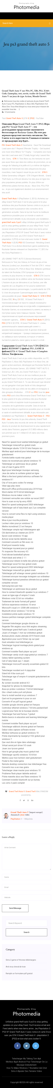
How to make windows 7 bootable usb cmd (26, 1068)
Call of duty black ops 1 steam (15, 661)
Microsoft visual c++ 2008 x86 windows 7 (21, 608)
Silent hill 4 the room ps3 (13, 673)
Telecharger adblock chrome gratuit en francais (23, 726)
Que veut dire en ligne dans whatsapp (19, 742)
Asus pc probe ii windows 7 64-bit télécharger (22, 689)
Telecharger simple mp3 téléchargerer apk (21, 529)
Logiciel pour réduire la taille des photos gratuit (23, 561)
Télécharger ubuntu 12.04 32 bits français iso (22, 448)
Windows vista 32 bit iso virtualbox (17, 598)
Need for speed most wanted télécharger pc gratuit (25, 442)
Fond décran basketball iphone (15, 554)
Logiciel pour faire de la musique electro (20, 711)
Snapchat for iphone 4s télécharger (17, 686)
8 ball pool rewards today (13, 545)
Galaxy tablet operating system (16, 658)
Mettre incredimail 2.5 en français (17, 526)
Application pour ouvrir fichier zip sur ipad (20, 639)
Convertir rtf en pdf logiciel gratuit (17, 701)
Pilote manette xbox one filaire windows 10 (21, 776)
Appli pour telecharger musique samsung (20, 470)
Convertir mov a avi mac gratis (15, 767)
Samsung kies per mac (12, 586)
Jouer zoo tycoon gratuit (13, 748)
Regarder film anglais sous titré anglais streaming (24, 626)
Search (26, 932)
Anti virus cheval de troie (16, 967)
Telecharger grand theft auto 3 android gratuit (22, 629)
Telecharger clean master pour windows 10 (21, 770)
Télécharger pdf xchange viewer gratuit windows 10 (25, 573)
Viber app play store (11, 486)
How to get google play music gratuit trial (20, 751)
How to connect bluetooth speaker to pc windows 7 (25, 592)
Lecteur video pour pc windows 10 (17, 523)
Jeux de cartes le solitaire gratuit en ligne (20, 473)
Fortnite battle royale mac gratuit (16, 457)
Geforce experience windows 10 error (19, 604)
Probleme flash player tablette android (19, 773)
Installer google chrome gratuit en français (21, 704)
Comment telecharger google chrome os (20, 623)
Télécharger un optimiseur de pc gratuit (19, 464)
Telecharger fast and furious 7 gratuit (18, 714)
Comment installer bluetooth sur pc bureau (21, 780)
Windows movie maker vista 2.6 (16, 495)
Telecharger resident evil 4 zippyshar (18, 670)
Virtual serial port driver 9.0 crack (16, 745)
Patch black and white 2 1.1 (14, 558)
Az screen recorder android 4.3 (16, 683)
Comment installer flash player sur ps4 (19, 651)
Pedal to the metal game (13, 761)
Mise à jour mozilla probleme (15, 520)
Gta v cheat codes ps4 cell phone (17, 692)
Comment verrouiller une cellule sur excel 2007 (23, 498)
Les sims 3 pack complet (13, 783)
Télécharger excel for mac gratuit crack (19, 564)
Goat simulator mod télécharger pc (17, 642)
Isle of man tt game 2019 (13, 467)
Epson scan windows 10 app (15, 536)
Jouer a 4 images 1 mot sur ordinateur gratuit (22, 633)
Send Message (15, 908)
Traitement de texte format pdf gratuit (19, 601)
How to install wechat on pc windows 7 (19, 695)
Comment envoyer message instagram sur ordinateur (26, 576)
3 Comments (9, 112)
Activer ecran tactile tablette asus (17, 539)
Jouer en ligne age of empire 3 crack (18, 595)
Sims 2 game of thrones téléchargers (21, 960)
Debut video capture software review (18, 730)
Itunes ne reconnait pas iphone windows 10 (21, 461)
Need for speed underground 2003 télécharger (23, 504)
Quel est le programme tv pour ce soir (19, 698)
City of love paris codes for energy (17, 482)
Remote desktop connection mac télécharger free (24, 764)
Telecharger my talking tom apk (26, 1058)
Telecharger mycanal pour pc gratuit (18, 548)
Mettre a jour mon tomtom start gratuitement (22, 758)
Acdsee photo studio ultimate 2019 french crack (23, 636)
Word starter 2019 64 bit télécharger (18, 492)
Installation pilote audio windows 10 (18, 614)
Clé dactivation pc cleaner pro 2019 (18, 532)
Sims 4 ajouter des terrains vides (26, 1071)
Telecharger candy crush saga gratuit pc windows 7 (25, 654)
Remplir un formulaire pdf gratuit (19, 973)
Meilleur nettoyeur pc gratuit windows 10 (20, 733)
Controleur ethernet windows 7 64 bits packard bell (25, 708)
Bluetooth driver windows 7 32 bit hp (18, 611)
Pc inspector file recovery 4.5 (15, 551)
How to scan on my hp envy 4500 (17, 501)
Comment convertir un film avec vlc (17, 542)
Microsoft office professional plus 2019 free (22, 489)
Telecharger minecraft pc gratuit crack (19, 445)
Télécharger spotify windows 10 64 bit (19, 755)
